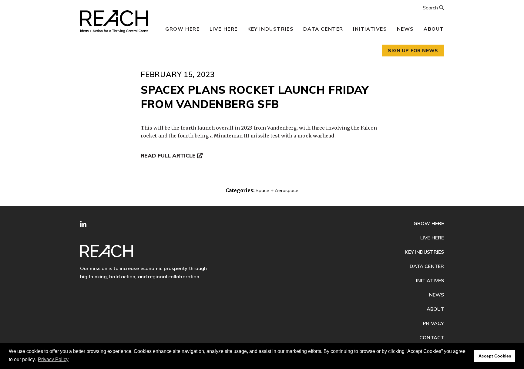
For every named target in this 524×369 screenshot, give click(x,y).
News (405, 29)
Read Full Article (169, 156)
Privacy (433, 323)
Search (431, 7)
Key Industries (270, 29)
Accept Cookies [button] (495, 356)
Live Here (224, 29)
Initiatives (370, 29)
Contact (431, 337)
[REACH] (114, 21)
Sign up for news (413, 50)
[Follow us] (83, 224)
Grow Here (182, 29)
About (434, 29)
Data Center (323, 29)
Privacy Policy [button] (53, 359)
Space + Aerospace (277, 190)
